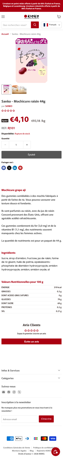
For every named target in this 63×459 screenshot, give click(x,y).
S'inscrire (46, 419)
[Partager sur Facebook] (3, 168)
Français (52, 24)
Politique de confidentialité (45, 447)
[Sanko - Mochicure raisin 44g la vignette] (6, 89)
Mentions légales (19, 450)
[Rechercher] (35, 24)
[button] (8, 110)
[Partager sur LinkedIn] (15, 168)
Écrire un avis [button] (31, 341)
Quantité (5, 138)
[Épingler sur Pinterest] (20, 168)
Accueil (5, 34)
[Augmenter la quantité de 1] (27, 145)
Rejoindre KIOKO (44, 450)
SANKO (8, 105)
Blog (32, 450)
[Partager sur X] (9, 168)
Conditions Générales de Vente (16, 447)
